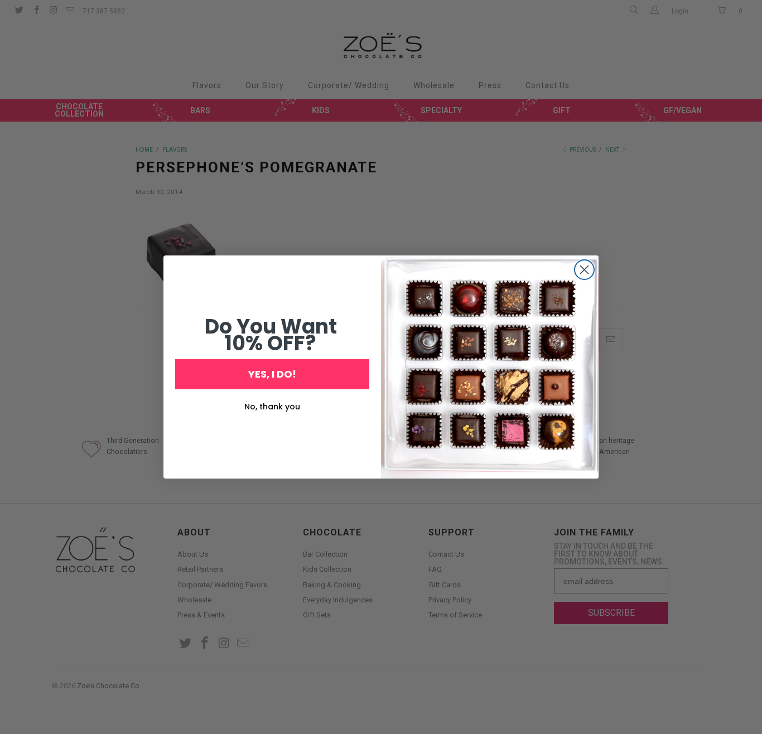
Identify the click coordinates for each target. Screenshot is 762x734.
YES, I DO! (272, 374)
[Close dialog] (584, 269)
